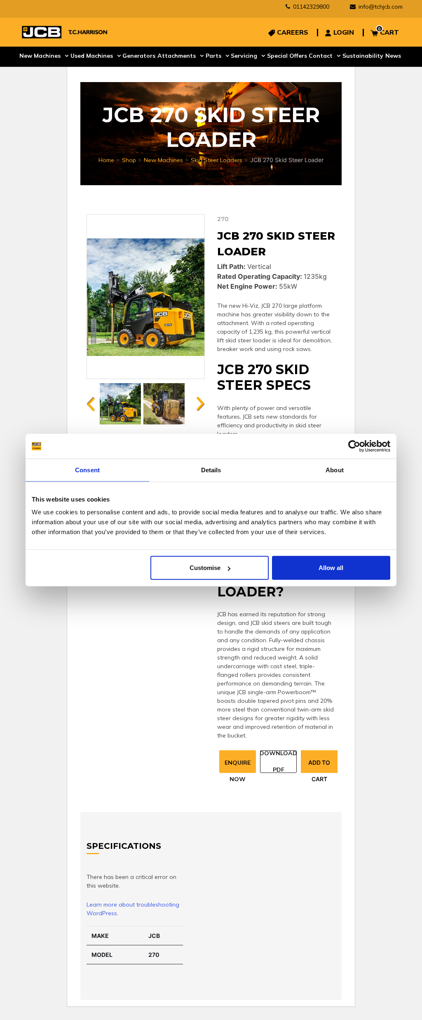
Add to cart (319, 766)
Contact (322, 55)
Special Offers (288, 55)
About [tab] (335, 469)
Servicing (245, 55)
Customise (205, 567)
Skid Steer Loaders (216, 160)
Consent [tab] (87, 469)
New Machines (40, 55)
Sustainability (364, 55)
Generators (139, 55)
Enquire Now (238, 766)
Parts (214, 55)
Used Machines (91, 55)
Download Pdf (278, 761)
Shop (129, 160)
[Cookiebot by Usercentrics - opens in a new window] (354, 446)
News (395, 55)
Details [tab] (211, 469)
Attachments (177, 55)
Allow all (331, 567)
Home (106, 160)
